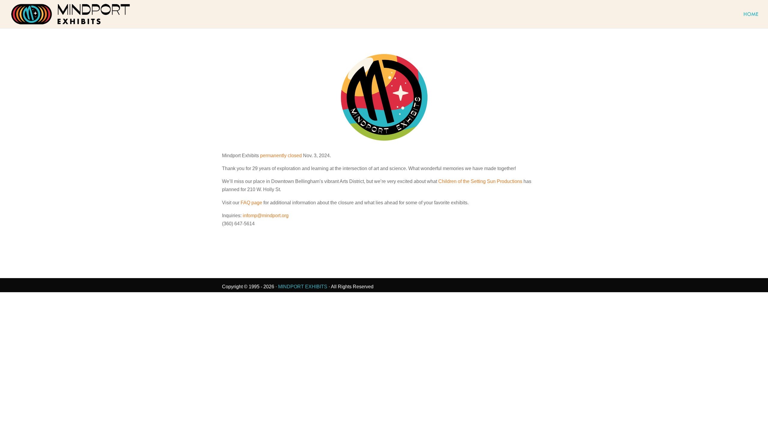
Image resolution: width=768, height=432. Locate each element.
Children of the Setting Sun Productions (480, 181)
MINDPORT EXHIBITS (302, 286)
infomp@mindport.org (266, 215)
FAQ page (251, 202)
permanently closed (281, 155)
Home (750, 14)
